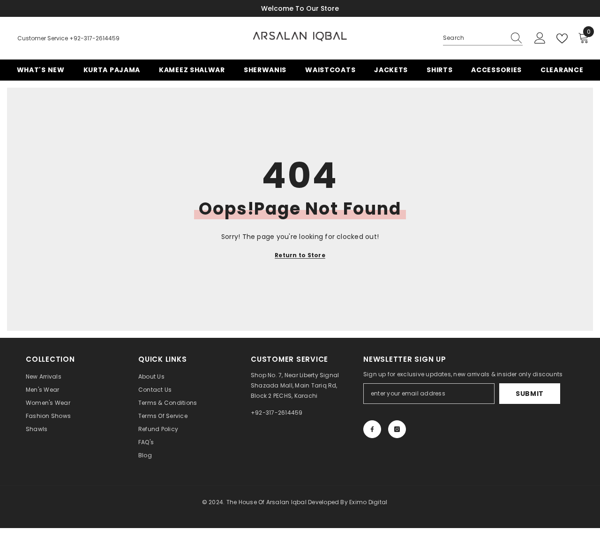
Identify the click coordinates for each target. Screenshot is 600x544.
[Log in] (540, 38)
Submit (530, 393)
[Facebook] (372, 429)
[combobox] (474, 38)
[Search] (483, 38)
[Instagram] (397, 429)
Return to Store (300, 255)
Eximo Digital (368, 502)
